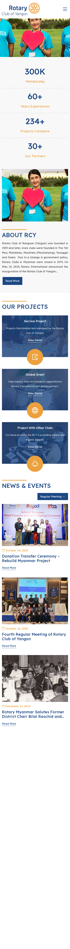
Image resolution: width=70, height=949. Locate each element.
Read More (12, 280)
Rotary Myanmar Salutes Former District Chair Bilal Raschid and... (33, 714)
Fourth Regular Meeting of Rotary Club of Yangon (34, 636)
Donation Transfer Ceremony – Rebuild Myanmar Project (31, 558)
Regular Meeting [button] (51, 496)
